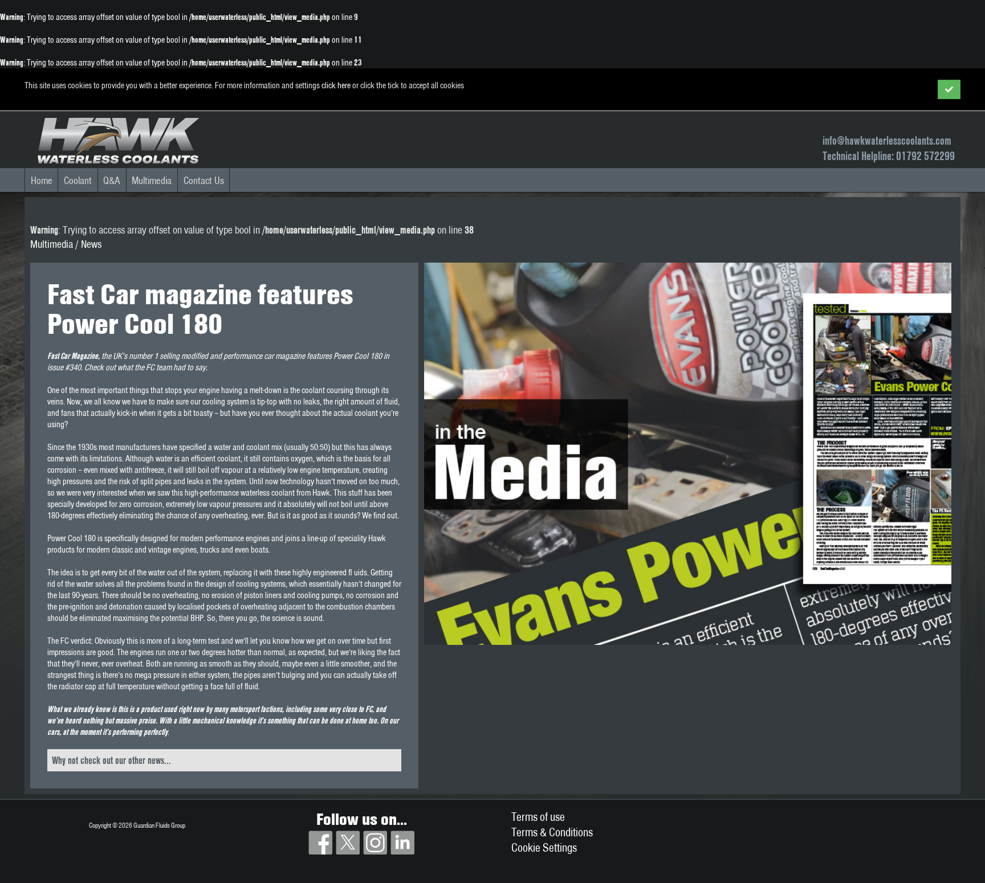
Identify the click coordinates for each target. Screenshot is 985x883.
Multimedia (152, 180)
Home (41, 180)
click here (336, 85)
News (91, 244)
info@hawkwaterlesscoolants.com (887, 140)
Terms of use (538, 816)
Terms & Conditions (552, 832)
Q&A (111, 180)
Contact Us (204, 180)
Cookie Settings (544, 847)
